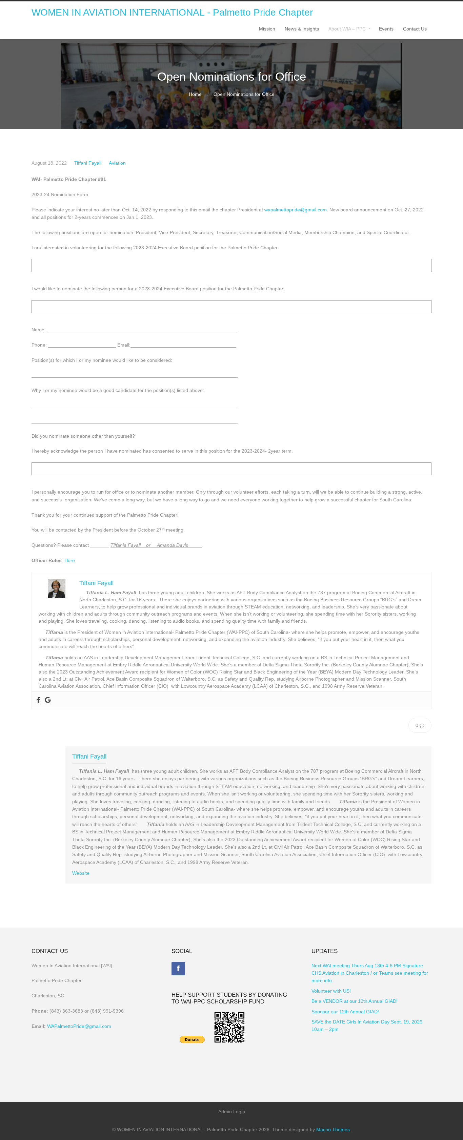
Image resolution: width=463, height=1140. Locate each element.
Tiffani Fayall (87, 163)
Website (80, 873)
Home (195, 94)
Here (69, 560)
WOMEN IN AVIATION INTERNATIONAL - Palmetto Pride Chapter (172, 12)
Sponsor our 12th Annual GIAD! (345, 1011)
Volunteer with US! (331, 991)
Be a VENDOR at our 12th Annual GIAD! (354, 1001)
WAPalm (56, 1026)
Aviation (117, 163)
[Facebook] (178, 968)
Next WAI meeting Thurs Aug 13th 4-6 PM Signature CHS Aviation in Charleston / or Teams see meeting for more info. (369, 973)
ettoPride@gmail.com (88, 1026)
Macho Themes (333, 1129)
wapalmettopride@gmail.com (295, 209)
